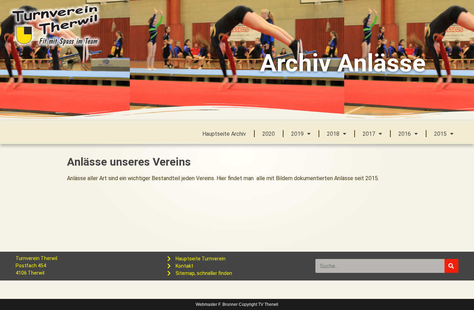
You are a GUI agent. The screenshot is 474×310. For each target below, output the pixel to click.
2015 (440, 134)
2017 (369, 134)
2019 (297, 134)
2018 (333, 134)
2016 (404, 134)
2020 (268, 134)
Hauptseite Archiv (224, 134)
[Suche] (451, 266)
